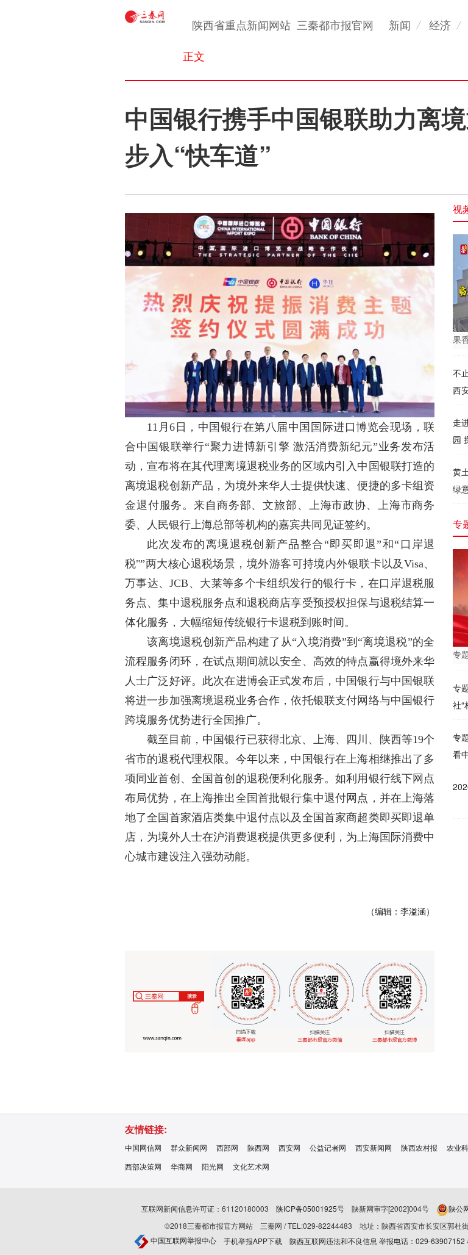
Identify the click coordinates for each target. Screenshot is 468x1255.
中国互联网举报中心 (182, 1240)
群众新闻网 (189, 1147)
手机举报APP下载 (253, 1240)
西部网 (227, 1147)
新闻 (400, 24)
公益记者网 (328, 1147)
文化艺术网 (251, 1166)
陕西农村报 (419, 1147)
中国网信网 (143, 1147)
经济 (440, 24)
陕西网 (258, 1147)
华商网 (182, 1166)
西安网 (289, 1147)
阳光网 (213, 1166)
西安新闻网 (373, 1147)
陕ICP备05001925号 (310, 1208)
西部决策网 (143, 1166)
